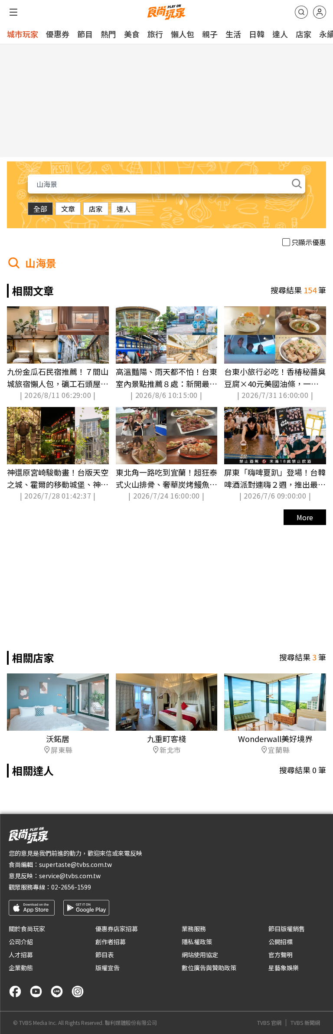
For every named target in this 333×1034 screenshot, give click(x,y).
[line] (56, 991)
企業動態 (21, 967)
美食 (132, 33)
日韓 (256, 33)
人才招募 (21, 954)
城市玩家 (22, 33)
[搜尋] (301, 12)
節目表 (104, 954)
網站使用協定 (200, 954)
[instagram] (77, 991)
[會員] (319, 12)
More (305, 517)
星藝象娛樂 (283, 967)
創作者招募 (110, 941)
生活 (233, 33)
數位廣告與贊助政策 (209, 967)
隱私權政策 (197, 941)
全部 (40, 209)
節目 (85, 33)
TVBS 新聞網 (305, 1022)
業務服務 (194, 928)
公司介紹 (21, 941)
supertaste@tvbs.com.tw (75, 864)
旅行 (155, 33)
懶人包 (182, 33)
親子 (210, 33)
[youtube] (35, 991)
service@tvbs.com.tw (70, 875)
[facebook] (15, 991)
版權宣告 (107, 967)
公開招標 (280, 941)
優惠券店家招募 (116, 928)
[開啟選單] (13, 12)
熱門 (108, 33)
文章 (68, 209)
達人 (280, 33)
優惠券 (57, 33)
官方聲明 (280, 954)
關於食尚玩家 (27, 928)
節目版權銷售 (286, 928)
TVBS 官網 (269, 1022)
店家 (303, 33)
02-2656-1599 (71, 887)
